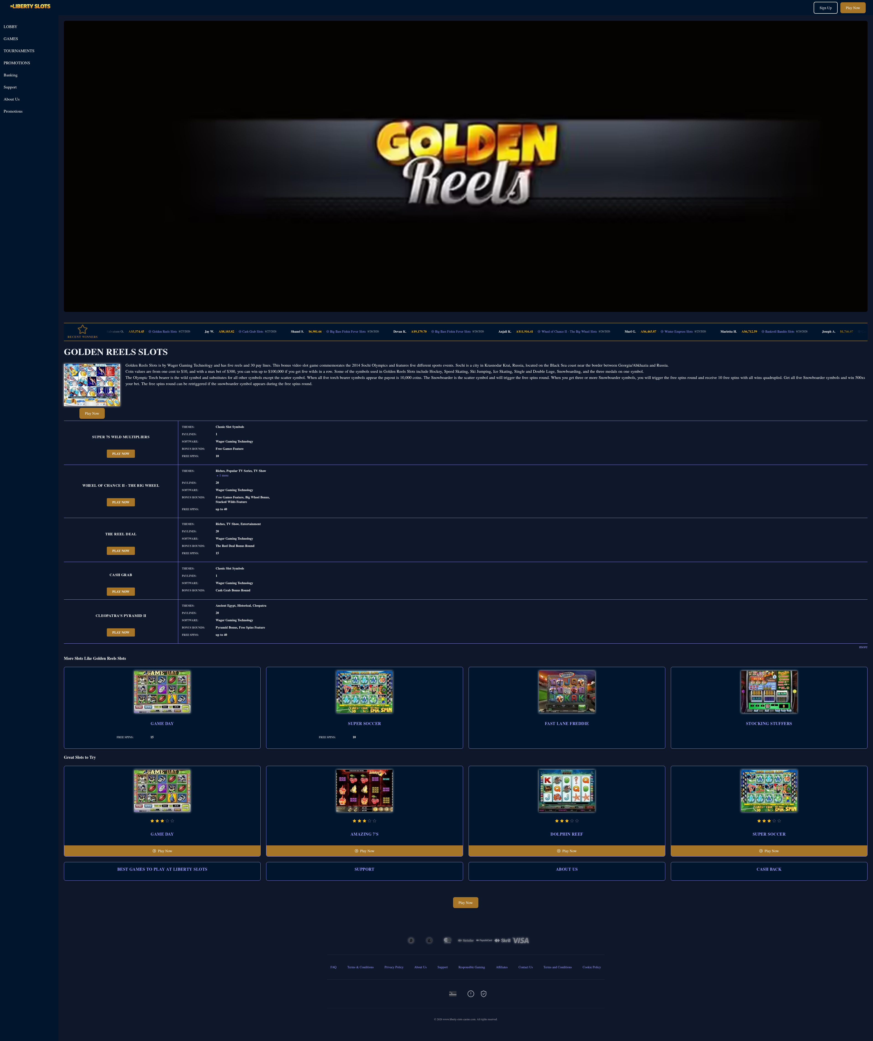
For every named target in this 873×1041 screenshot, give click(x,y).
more (863, 646)
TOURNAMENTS (19, 50)
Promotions (13, 111)
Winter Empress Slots (650, 331)
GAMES (11, 38)
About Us (12, 99)
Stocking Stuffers (769, 723)
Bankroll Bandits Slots (751, 331)
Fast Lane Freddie (567, 723)
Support (10, 87)
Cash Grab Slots (224, 331)
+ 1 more (222, 475)
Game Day (162, 723)
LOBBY (10, 26)
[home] (30, 12)
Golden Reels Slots (136, 331)
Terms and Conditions (557, 967)
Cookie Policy (592, 967)
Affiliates (502, 967)
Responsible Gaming (472, 967)
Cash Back (769, 869)
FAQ (333, 967)
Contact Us (526, 967)
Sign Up (826, 7)
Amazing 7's (365, 834)
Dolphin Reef (567, 834)
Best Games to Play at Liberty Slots (162, 869)
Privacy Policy (394, 967)
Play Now (853, 7)
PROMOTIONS (17, 62)
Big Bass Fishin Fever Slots (319, 331)
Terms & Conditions (360, 967)
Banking (11, 75)
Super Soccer (364, 723)
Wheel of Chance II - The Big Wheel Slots (540, 331)
